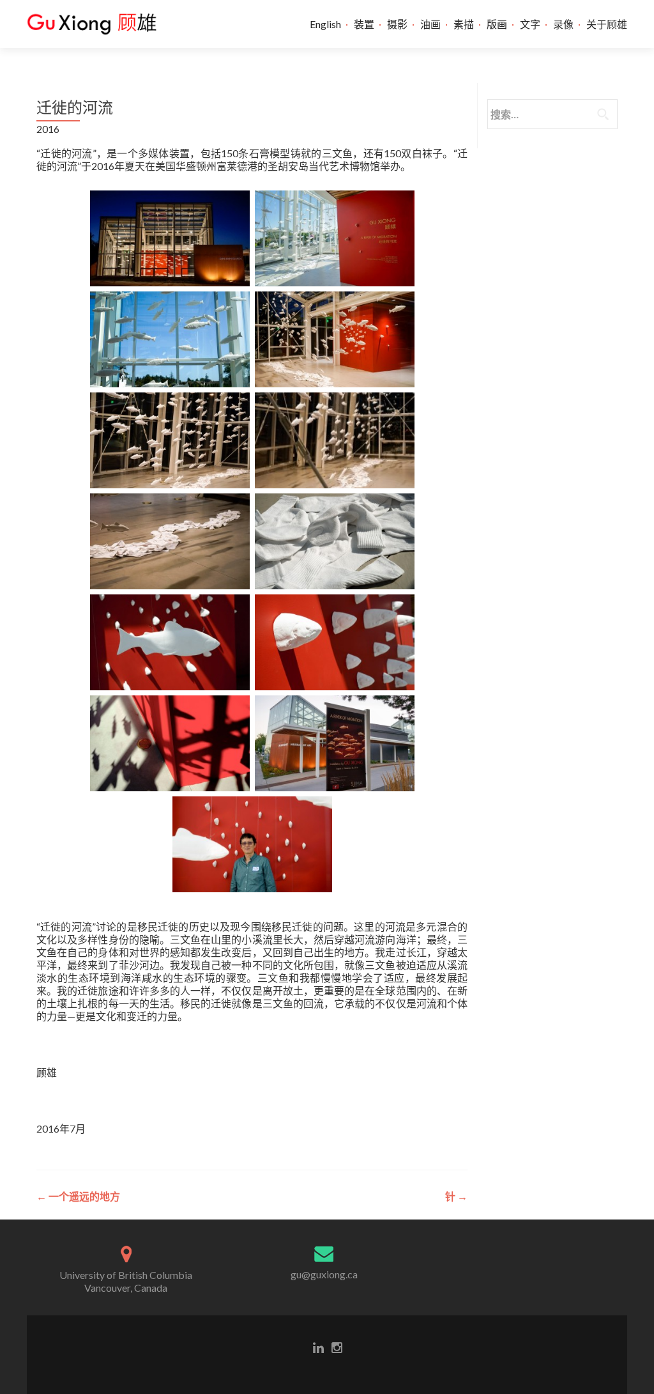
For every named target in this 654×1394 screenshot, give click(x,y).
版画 (497, 24)
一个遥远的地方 (78, 1196)
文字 (530, 24)
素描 (463, 24)
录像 (563, 24)
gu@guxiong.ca (324, 1274)
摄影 (397, 24)
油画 (430, 24)
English (325, 24)
